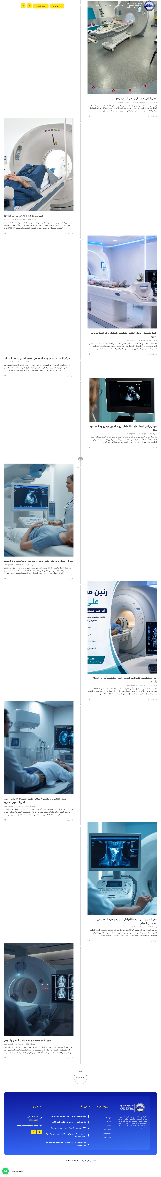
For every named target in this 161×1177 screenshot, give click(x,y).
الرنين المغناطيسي (124, 102)
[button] (5, 1171)
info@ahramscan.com (27, 1126)
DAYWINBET (144, 1173)
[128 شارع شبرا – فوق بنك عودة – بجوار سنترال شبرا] (88, 1128)
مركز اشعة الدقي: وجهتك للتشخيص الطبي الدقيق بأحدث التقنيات (37, 358)
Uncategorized (131, 340)
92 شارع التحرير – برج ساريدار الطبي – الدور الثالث (69, 1122)
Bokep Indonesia (40, 1170)
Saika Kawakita (118, 1170)
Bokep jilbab (67, 1170)
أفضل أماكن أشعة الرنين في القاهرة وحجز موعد (133, 98)
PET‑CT (6, 219)
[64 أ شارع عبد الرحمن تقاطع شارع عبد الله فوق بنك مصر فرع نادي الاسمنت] (88, 1144)
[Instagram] (23, 5)
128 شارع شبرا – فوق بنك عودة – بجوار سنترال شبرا (68, 1128)
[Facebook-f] (29, 5)
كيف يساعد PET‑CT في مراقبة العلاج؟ (23, 215)
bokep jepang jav (155, 1170)
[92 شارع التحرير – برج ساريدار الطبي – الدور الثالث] (88, 1122)
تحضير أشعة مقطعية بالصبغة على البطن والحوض (28, 1040)
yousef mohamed (139, 102)
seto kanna (109, 1170)
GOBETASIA (114, 1176)
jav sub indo (139, 1170)
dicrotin (146, 1170)
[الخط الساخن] (41, 1118)
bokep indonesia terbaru (54, 1170)
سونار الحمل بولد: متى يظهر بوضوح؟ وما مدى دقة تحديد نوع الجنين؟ (38, 560)
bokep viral (76, 1170)
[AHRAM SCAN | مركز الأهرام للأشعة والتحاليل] (132, 1107)
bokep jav (84, 1170)
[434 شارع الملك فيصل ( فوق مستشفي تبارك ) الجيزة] (88, 1116)
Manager (142, 340)
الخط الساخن (32, 1117)
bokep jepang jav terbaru (96, 1170)
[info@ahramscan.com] (41, 1125)
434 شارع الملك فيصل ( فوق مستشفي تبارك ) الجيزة (68, 1116)
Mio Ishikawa (129, 1170)
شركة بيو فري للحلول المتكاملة (75, 1160)
